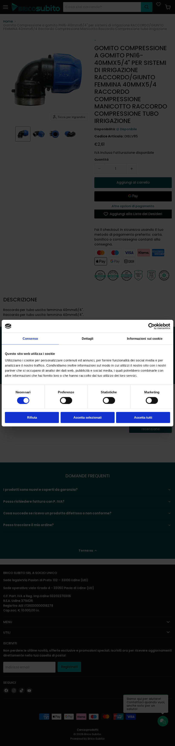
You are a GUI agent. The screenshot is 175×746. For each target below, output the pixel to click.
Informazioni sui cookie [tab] (144, 338)
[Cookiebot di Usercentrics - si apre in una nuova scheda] (151, 326)
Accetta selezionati (87, 417)
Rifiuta (32, 417)
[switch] (66, 400)
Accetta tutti (143, 417)
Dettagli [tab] (87, 338)
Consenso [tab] (30, 338)
